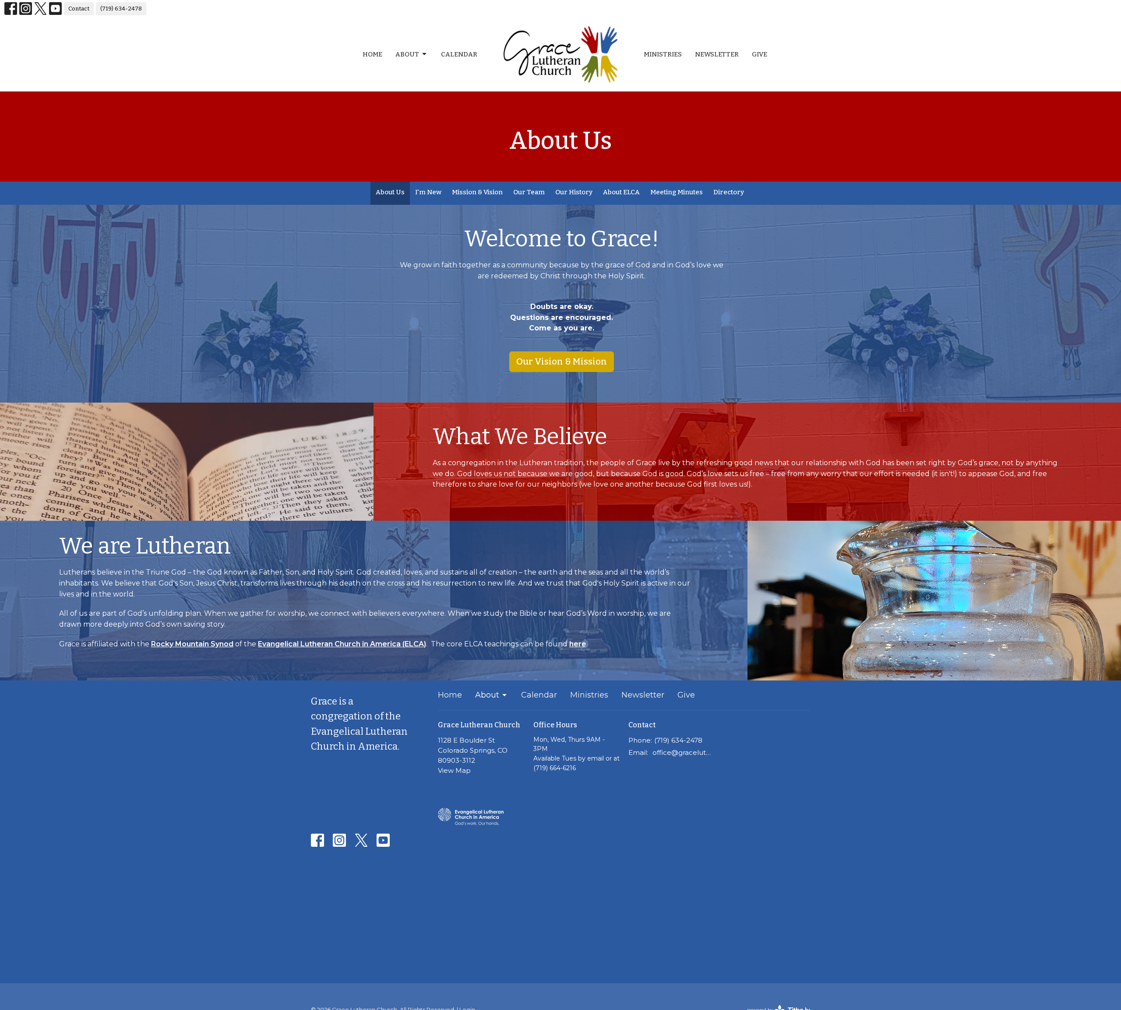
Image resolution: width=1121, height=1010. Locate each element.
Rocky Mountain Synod (192, 644)
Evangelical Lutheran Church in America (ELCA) (342, 644)
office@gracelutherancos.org (683, 752)
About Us (390, 192)
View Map (454, 770)
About (407, 54)
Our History (573, 192)
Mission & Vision (477, 192)
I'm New (428, 192)
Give (759, 54)
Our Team (529, 192)
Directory (728, 192)
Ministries (663, 54)
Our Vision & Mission (561, 361)
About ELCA (621, 192)
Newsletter (717, 54)
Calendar (459, 54)
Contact (78, 8)
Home (372, 54)
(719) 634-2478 (121, 8)
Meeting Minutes (676, 192)
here (577, 644)
